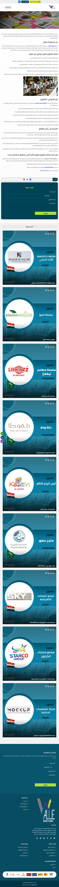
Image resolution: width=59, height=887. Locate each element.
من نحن (25, 801)
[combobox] (53, 195)
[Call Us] (2, 437)
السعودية (52, 864)
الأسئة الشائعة (23, 855)
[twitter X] (54, 838)
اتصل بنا (25, 809)
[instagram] (50, 838)
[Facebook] (47, 838)
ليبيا (54, 867)
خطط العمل (52, 855)
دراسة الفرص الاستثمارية (49, 850)
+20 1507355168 (44, 170)
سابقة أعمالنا (23, 804)
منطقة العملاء (23, 806)
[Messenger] (19, 1)
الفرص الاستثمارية (22, 850)
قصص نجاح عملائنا (32, 22)
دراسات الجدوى (51, 847)
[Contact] (2, 441)
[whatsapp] (2, 433)
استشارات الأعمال (50, 853)
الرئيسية (40, 22)
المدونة (25, 853)
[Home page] (52, 7)
